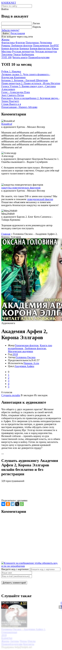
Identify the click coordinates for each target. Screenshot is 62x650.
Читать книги (20, 57)
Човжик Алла (31, 363)
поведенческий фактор (40, 199)
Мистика (6, 51)
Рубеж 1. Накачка (11, 71)
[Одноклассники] (8, 504)
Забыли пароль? (10, 30)
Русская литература (23, 51)
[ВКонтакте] (3, 504)
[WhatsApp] (22, 504)
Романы (5, 45)
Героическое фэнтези (27, 345)
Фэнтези (20, 42)
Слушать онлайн (10, 395)
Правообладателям (38, 57)
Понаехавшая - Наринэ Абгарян (19, 107)
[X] (17, 504)
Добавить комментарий (14, 582)
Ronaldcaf (6, 124)
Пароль (37, 26)
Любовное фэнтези (21, 45)
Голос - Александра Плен (15, 92)
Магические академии (20, 351)
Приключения (41, 45)
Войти (6, 33)
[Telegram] (13, 504)
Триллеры (7, 54)
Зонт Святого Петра (12, 95)
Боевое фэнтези (10, 48)
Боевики (24, 48)
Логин (36, 23)
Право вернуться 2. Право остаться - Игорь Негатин (30, 83)
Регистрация (18, 33)
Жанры (5, 39)
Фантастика (8, 42)
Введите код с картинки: (15, 569)
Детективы (46, 42)
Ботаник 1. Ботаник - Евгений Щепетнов (24, 80)
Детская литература (46, 51)
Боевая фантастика (40, 48)
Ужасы (17, 54)
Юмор (55, 48)
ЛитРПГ (54, 45)
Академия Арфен (24, 366)
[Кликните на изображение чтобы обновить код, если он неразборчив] (31, 566)
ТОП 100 (6, 57)
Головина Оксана (25, 357)
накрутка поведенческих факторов (21, 187)
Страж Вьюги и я (11, 104)
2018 (15, 354)
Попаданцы (32, 42)
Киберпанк (27, 54)
